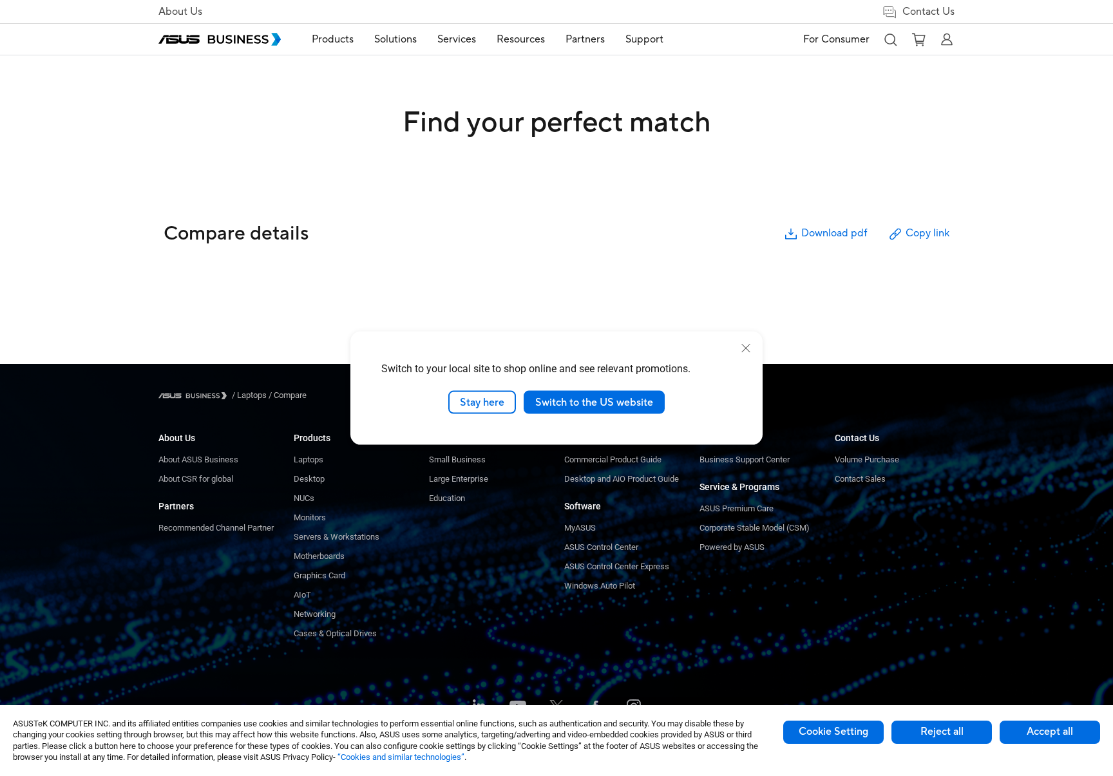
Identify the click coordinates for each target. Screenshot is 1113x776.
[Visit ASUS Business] (195, 395)
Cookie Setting (833, 731)
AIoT (302, 595)
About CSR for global (195, 479)
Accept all (1050, 731)
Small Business (457, 459)
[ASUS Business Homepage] (219, 39)
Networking (315, 614)
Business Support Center (744, 459)
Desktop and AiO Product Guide (621, 479)
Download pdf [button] (834, 233)
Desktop (309, 479)
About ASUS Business (198, 459)
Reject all (942, 731)
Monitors (310, 517)
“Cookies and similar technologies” (401, 757)
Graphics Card (319, 575)
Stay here (482, 401)
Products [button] (333, 39)
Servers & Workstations (336, 537)
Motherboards (319, 556)
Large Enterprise (458, 479)
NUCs (304, 498)
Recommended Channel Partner (216, 528)
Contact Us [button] (928, 11)
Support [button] (644, 39)
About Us (180, 11)
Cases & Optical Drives (335, 633)
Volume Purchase (867, 459)
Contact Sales (860, 479)
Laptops (308, 459)
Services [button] (456, 39)
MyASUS (580, 528)
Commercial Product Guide (612, 459)
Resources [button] (521, 39)
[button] (890, 39)
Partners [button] (585, 39)
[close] (746, 348)
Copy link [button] (927, 233)
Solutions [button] (395, 39)
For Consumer (836, 39)
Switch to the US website (594, 401)
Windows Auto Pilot (599, 586)
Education (447, 498)
